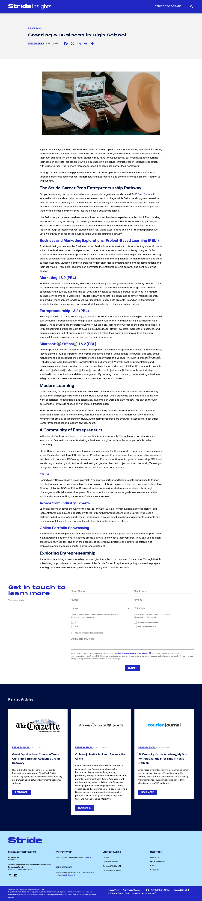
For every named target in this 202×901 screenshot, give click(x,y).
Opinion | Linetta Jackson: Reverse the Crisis (100, 756)
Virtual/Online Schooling (148, 622)
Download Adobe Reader (143, 893)
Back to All (36, 28)
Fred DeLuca (145, 194)
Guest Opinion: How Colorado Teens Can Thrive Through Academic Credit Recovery (36, 758)
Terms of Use (123, 893)
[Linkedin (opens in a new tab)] (79, 43)
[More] (92, 43)
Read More (21, 792)
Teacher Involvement (147, 626)
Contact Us (154, 870)
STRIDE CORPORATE (168, 6)
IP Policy (111, 893)
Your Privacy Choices (131, 890)
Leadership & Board (157, 861)
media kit (89, 872)
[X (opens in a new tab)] (72, 43)
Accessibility (179, 890)
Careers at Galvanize (110, 861)
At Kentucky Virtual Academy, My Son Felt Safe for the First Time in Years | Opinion (162, 758)
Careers (106, 857)
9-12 (77, 626)
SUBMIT (132, 668)
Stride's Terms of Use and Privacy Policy (131, 653)
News (152, 866)
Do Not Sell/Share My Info (159, 890)
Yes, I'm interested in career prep (89, 633)
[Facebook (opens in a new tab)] (65, 43)
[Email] (85, 43)
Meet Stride (154, 857)
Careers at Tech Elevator (112, 870)
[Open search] (191, 6)
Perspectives (36, 43)
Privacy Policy (113, 890)
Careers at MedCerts (111, 866)
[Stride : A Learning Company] (29, 6)
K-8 (76, 622)
